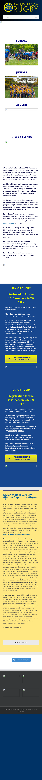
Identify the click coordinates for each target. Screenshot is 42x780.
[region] (21, 29)
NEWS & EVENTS (21, 137)
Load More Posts (21, 643)
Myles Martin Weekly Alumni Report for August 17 (20, 497)
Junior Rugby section (16, 431)
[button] (31, 679)
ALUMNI (21, 104)
